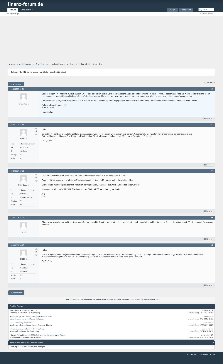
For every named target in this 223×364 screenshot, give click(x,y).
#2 (212, 125)
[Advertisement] (111, 40)
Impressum (191, 355)
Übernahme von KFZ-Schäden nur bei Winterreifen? (86, 300)
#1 (212, 89)
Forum (13, 10)
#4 (212, 217)
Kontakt (213, 355)
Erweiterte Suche (206, 13)
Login (172, 10)
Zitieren (209, 118)
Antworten (16, 84)
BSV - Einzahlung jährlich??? (21, 323)
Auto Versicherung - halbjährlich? (23, 310)
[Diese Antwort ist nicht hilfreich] (36, 134)
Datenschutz (203, 355)
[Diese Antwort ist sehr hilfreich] (36, 128)
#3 (212, 171)
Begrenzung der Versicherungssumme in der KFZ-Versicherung (133, 300)
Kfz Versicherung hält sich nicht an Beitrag (27, 329)
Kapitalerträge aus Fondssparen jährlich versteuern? (31, 317)
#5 (212, 245)
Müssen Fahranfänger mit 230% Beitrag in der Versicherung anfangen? (38, 335)
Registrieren (186, 10)
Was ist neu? (26, 10)
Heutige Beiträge (13, 14)
